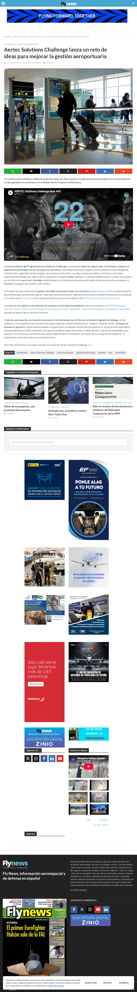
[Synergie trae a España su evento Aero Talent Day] (68, 390)
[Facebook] (44, 758)
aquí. (90, 344)
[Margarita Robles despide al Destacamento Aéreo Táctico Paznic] (78, 785)
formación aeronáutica (16, 403)
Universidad (32, 44)
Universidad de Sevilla (56, 309)
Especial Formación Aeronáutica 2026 (112, 402)
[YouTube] (60, 758)
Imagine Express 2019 (101, 291)
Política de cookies (56, 986)
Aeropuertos (22, 352)
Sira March (50, 62)
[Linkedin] (52, 758)
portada (101, 352)
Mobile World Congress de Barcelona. (101, 298)
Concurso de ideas (65, 352)
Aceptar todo (91, 983)
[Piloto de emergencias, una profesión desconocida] (24, 388)
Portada (7, 36)
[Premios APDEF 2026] (99, 809)
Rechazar (107, 983)
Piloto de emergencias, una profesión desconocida (19, 408)
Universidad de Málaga (32, 309)
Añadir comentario (33, 62)
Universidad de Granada (114, 309)
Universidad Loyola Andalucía (82, 309)
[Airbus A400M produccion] (78, 797)
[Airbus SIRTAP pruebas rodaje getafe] (78, 809)
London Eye (27, 298)
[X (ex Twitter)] (27, 758)
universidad (120, 352)
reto (110, 352)
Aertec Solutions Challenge (42, 352)
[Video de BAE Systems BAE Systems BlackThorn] (99, 785)
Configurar (124, 983)
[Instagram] (36, 758)
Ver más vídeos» (101, 824)
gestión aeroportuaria (85, 352)
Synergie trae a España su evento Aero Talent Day (67, 412)
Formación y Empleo (14, 44)
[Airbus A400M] (99, 797)
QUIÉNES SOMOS (79, 890)
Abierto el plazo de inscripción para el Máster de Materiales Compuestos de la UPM (113, 410)
